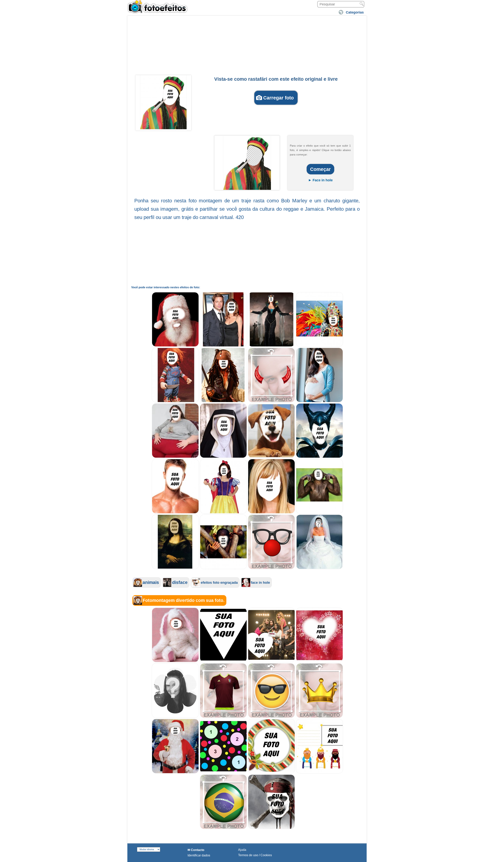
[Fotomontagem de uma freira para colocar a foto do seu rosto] (223, 457)
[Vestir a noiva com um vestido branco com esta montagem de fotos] (319, 568)
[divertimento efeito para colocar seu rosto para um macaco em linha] (223, 568)
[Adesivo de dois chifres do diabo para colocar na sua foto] (271, 401)
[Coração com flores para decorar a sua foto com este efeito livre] (319, 661)
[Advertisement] (247, 47)
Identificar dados (199, 855)
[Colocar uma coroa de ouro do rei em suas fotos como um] (319, 717)
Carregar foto (278, 97)
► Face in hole (320, 180)
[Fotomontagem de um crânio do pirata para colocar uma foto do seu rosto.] (271, 828)
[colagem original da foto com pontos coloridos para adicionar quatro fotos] (223, 772)
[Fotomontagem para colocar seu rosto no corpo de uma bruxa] (271, 345)
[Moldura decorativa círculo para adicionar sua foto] (271, 772)
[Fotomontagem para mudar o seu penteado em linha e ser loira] (271, 512)
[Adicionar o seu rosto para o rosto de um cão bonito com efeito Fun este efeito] (271, 457)
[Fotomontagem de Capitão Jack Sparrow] (223, 401)
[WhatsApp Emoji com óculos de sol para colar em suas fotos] (271, 717)
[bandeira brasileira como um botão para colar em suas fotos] (223, 828)
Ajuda (242, 849)
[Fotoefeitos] (159, 7)
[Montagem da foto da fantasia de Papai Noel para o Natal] (175, 345)
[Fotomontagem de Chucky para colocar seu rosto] (175, 401)
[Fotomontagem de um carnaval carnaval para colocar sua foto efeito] (319, 345)
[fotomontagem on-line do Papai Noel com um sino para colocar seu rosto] (175, 772)
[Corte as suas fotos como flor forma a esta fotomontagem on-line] (175, 717)
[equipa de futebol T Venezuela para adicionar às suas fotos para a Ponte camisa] (223, 717)
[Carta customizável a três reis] (319, 772)
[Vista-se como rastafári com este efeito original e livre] (163, 102)
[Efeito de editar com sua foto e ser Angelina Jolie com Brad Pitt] (223, 345)
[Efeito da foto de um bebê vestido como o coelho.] (175, 661)
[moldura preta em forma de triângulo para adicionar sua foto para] (223, 661)
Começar (320, 169)
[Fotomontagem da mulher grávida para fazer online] (319, 401)
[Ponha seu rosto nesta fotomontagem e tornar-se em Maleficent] (319, 457)
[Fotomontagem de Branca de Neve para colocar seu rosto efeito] (223, 512)
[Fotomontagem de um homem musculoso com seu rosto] (175, 512)
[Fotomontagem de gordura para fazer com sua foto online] (175, 457)
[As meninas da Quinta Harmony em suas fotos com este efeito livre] (271, 661)
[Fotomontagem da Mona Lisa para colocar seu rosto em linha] (175, 568)
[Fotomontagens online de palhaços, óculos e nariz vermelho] (271, 568)
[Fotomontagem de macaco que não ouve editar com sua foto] (319, 512)
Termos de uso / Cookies (255, 855)
